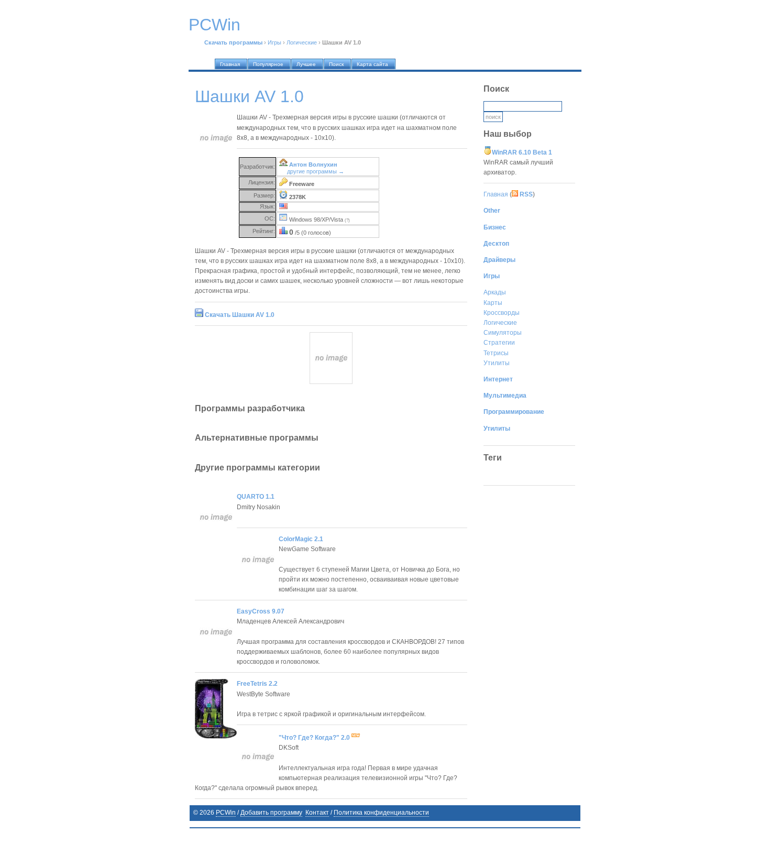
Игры (274, 42)
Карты (492, 302)
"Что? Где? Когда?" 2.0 (315, 737)
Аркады (494, 292)
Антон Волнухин (313, 164)
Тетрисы (496, 353)
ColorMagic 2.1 (301, 539)
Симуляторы (502, 332)
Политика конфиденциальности (381, 812)
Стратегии (499, 342)
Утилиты (496, 363)
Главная (495, 194)
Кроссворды (501, 312)
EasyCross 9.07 (260, 611)
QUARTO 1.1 (255, 496)
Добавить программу (271, 812)
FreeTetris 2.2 (257, 683)
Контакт (317, 812)
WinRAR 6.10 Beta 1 (522, 152)
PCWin (226, 812)
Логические (302, 42)
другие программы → (315, 171)
